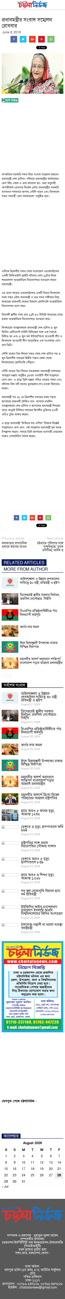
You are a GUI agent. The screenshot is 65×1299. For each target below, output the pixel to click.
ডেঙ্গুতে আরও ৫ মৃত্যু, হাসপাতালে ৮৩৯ (35, 861)
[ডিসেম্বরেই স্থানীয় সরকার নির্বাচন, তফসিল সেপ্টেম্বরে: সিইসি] (10, 599)
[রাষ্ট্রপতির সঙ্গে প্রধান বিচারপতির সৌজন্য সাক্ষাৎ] (10, 847)
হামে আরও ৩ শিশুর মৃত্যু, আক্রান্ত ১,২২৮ (37, 877)
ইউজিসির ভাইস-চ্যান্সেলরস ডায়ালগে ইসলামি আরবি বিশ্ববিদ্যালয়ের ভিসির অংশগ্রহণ (42, 910)
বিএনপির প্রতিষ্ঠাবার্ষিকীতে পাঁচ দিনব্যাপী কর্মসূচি (38, 613)
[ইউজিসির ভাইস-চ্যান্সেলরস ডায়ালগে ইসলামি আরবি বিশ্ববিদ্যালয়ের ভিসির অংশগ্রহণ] (10, 911)
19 (42, 1169)
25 (32, 1175)
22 (6, 1175)
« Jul (5, 1187)
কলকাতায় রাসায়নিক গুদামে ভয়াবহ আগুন (14, 545)
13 (51, 1162)
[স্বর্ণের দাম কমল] (10, 631)
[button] (60, 4)
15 (6, 1169)
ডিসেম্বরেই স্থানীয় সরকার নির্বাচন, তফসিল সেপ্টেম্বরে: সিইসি (40, 597)
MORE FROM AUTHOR (26, 569)
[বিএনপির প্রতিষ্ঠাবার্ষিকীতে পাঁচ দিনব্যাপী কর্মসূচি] (10, 615)
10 (23, 1162)
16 (14, 1169)
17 (23, 1169)
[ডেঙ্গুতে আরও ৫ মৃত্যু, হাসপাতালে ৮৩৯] (10, 863)
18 (32, 1169)
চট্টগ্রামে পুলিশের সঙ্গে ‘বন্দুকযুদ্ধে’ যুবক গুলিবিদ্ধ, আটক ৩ (50, 547)
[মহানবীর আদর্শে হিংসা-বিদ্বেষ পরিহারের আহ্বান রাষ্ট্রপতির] (10, 799)
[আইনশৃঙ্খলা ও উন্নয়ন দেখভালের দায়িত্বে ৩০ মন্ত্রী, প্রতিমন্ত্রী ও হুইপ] (10, 583)
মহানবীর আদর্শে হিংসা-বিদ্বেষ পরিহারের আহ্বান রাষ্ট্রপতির (40, 796)
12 (42, 1162)
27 (51, 1175)
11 (32, 1162)
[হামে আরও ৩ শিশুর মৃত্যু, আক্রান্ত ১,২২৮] (10, 879)
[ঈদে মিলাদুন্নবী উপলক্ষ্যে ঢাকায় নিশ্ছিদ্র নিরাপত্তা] (10, 647)
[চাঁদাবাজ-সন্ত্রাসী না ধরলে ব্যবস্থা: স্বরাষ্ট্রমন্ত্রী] (10, 929)
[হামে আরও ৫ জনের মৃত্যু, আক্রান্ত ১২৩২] (10, 815)
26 (42, 1175)
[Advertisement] (32, 138)
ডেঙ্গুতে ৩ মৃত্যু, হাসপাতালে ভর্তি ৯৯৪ (42, 828)
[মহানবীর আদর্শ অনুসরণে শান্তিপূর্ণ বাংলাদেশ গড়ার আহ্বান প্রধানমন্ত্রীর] (10, 663)
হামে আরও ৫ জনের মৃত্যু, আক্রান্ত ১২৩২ (37, 812)
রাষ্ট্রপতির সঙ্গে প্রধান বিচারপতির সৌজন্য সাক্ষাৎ (38, 845)
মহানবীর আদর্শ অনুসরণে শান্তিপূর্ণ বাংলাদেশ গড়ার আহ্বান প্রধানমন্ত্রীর (41, 661)
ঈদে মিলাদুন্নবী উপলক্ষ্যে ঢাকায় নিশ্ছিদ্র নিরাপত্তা (39, 645)
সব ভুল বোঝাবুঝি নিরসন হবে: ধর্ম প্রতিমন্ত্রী (41, 893)
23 (14, 1175)
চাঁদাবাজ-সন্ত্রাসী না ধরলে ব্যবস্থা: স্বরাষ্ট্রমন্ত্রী (42, 926)
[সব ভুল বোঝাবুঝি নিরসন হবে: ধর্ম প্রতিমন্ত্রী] (10, 895)
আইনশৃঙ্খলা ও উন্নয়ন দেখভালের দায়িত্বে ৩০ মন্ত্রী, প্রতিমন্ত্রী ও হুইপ (40, 581)
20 (51, 1169)
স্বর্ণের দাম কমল (29, 627)
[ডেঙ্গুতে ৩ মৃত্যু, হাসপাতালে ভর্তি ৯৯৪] (10, 831)
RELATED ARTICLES (24, 563)
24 (23, 1175)
